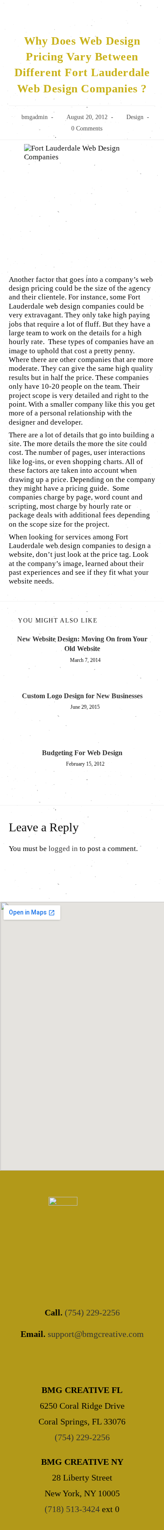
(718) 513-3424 (72, 1509)
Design (134, 117)
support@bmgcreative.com (96, 1334)
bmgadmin (34, 117)
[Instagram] (94, 1361)
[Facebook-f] (46, 1361)
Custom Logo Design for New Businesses (82, 696)
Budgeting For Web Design (82, 752)
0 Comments (86, 128)
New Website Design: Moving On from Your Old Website (82, 643)
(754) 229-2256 (92, 1312)
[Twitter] (70, 1361)
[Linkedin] (117, 1361)
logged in (63, 848)
